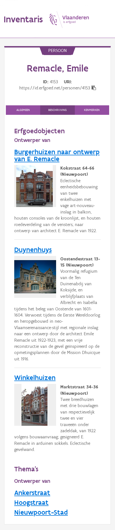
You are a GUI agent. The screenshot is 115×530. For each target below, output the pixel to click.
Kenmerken (92, 110)
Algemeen (23, 110)
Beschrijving (57, 110)
